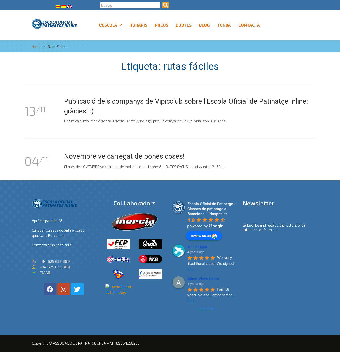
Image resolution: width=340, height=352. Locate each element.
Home (36, 47)
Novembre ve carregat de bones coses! (124, 156)
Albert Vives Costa (203, 278)
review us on (201, 235)
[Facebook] (50, 289)
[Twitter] (77, 289)
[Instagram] (63, 289)
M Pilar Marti (197, 246)
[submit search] (165, 5)
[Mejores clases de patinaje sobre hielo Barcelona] (118, 292)
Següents (205, 308)
